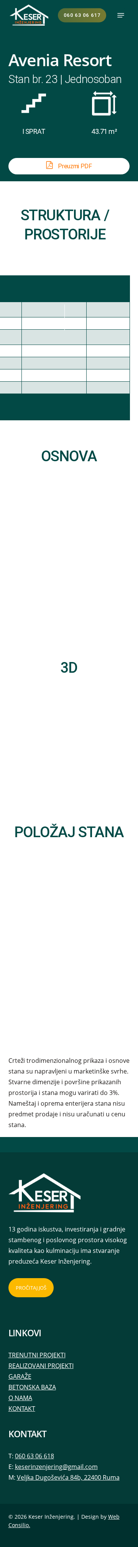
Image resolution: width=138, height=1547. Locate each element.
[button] (120, 15)
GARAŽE (19, 1376)
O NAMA (20, 1398)
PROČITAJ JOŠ (31, 1287)
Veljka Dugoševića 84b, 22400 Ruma (68, 1477)
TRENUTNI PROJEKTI (37, 1355)
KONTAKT (21, 1408)
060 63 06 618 (34, 1456)
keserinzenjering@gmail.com (56, 1466)
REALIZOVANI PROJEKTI (41, 1366)
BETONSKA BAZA (32, 1387)
